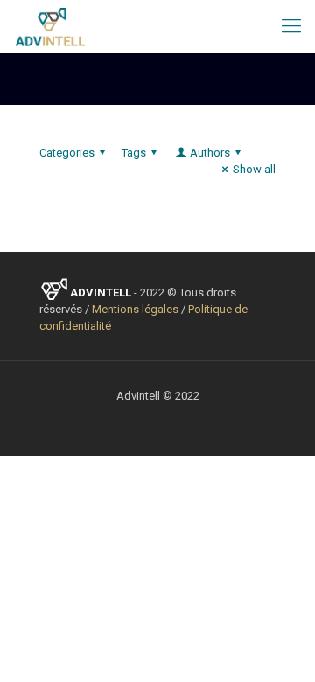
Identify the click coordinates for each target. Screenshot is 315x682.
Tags (134, 152)
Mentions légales (135, 309)
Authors (210, 152)
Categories (66, 152)
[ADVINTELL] (50, 26)
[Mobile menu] (291, 26)
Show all (254, 169)
